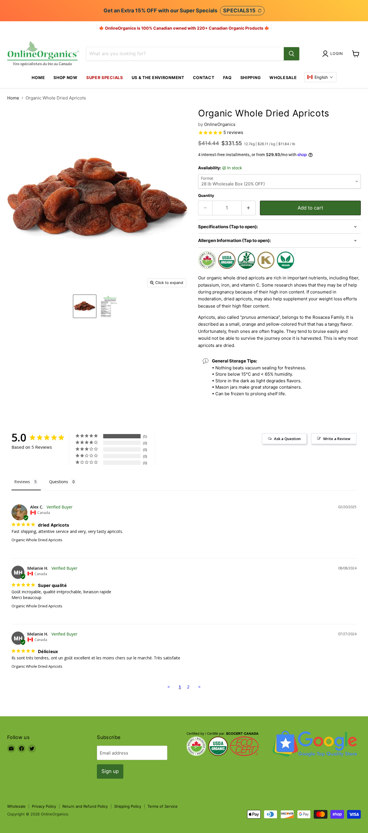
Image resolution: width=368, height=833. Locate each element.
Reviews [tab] (22, 481)
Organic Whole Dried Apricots (37, 539)
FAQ (227, 77)
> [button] (199, 687)
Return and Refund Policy (85, 806)
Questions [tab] (58, 481)
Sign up (110, 771)
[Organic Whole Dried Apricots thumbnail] (84, 306)
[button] (320, 77)
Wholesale (283, 77)
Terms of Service (162, 806)
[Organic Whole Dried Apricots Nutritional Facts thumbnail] (109, 306)
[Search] (291, 53)
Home (38, 77)
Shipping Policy (127, 806)
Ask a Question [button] (287, 438)
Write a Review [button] (336, 438)
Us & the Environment (158, 77)
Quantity (206, 195)
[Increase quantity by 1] (249, 208)
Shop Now (65, 77)
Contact (203, 77)
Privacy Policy (44, 806)
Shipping (250, 77)
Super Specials (104, 77)
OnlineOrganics (219, 124)
